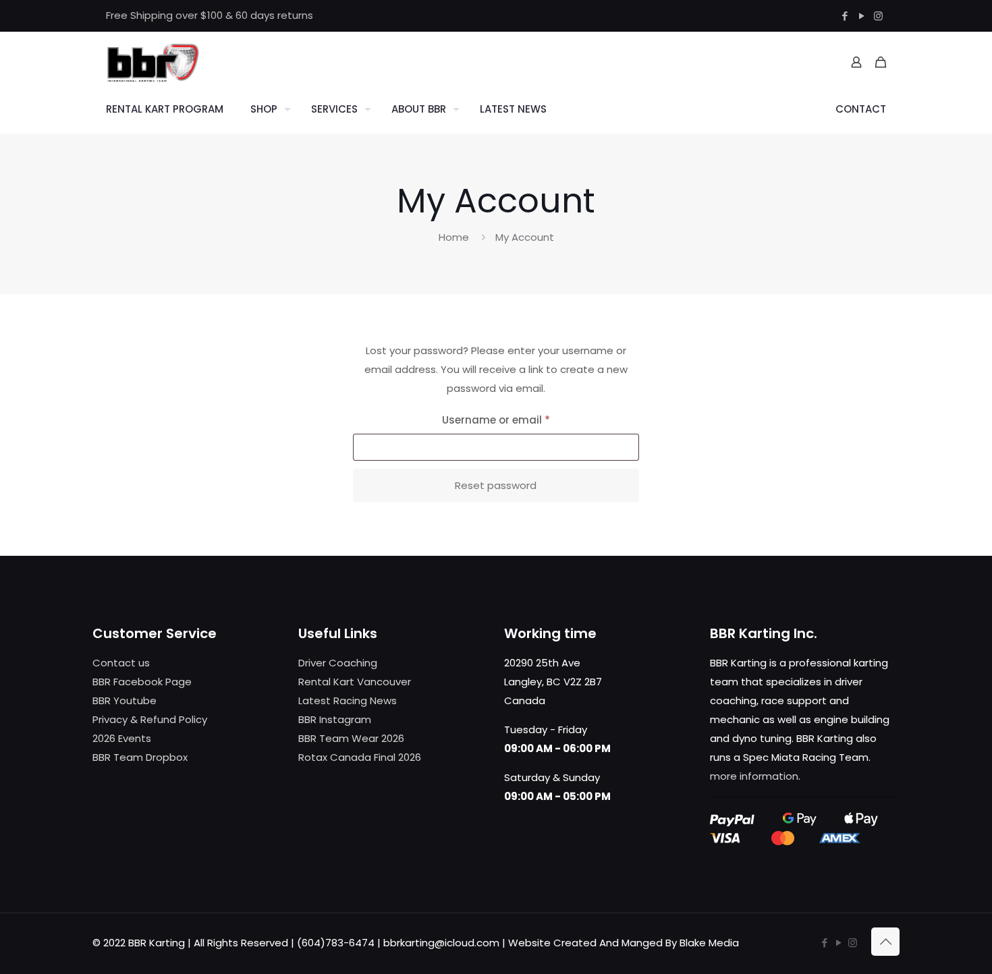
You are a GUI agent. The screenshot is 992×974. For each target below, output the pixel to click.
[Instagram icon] (878, 16)
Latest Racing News (347, 700)
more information (754, 776)
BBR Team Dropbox (140, 757)
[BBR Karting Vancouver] (153, 62)
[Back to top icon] (885, 941)
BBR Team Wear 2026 (351, 738)
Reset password (495, 485)
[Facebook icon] (844, 16)
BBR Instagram (334, 719)
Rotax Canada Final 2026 (359, 757)
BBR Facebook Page (142, 682)
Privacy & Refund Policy (149, 719)
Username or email (519, 419)
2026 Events (121, 738)
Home (454, 237)
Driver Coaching (337, 663)
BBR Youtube (124, 700)
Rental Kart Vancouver (354, 682)
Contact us (121, 663)
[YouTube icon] (861, 16)
